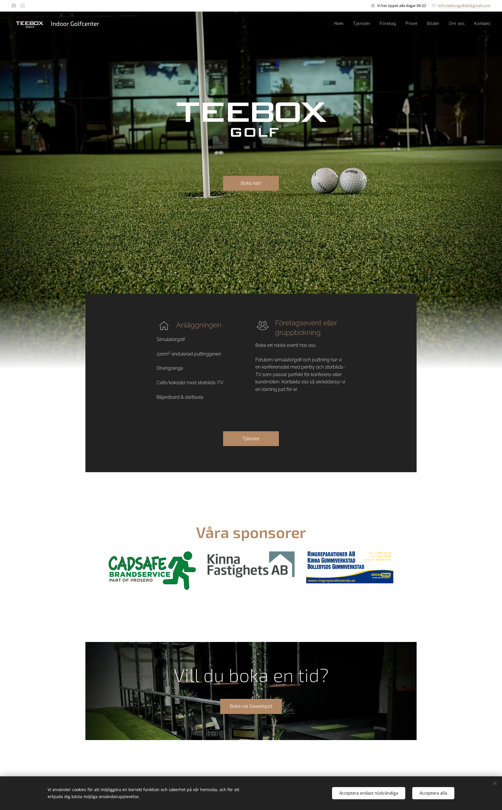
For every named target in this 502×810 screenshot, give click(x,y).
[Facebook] (13, 6)
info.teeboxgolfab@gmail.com (464, 5)
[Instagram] (22, 6)
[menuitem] (341, 23)
